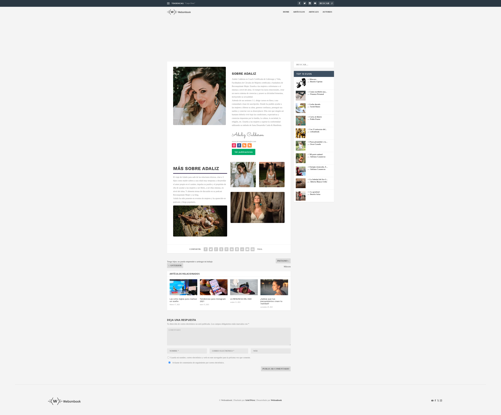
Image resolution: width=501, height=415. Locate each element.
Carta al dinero (316, 117)
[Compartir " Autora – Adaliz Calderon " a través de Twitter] (210, 249)
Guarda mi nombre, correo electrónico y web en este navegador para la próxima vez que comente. (210, 357)
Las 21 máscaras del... (318, 129)
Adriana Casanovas (317, 157)
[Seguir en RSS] (244, 145)
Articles (314, 12)
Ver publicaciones (244, 152)
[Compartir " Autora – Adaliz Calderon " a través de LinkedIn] (231, 249)
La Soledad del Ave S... (319, 179)
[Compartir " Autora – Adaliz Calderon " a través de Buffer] (237, 249)
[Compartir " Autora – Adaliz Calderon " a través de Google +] (216, 249)
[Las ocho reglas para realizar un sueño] (183, 287)
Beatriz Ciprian (316, 82)
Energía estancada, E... (319, 167)
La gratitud (315, 192)
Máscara (313, 79)
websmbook (314, 132)
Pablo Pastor (315, 119)
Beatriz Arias (315, 194)
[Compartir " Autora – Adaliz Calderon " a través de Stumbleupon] (242, 249)
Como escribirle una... (318, 92)
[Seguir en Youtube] (432, 400)
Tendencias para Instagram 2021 (213, 300)
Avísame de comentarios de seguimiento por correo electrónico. (198, 363)
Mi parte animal (316, 154)
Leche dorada (315, 104)
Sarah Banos (315, 107)
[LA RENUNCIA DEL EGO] (244, 287)
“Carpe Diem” (190, 3)
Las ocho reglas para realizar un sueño (183, 300)
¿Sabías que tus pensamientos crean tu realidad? (271, 301)
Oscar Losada (315, 144)
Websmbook (276, 400)
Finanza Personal (317, 94)
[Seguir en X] (438, 400)
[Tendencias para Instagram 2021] (214, 287)
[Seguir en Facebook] (239, 145)
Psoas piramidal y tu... (318, 142)
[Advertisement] (250, 37)
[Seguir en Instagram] (234, 145)
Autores (327, 12)
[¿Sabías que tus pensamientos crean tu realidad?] (274, 287)
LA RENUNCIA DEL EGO (241, 299)
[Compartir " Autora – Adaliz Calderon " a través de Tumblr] (221, 249)
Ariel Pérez (250, 400)
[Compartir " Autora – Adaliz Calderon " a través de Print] (252, 249)
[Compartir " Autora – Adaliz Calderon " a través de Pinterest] (226, 249)
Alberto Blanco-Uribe (318, 182)
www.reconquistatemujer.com (244, 141)
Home (286, 12)
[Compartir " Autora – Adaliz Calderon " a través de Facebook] (205, 249)
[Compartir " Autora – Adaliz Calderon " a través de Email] (247, 249)
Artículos (299, 12)
